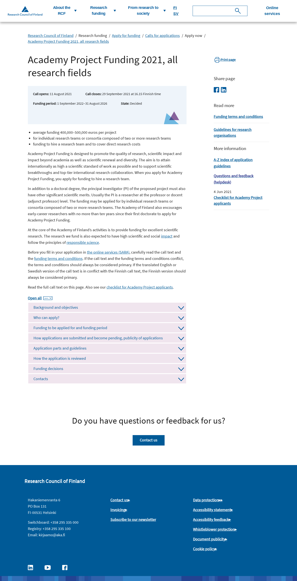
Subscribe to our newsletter (133, 519)
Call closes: (93, 94)
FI (175, 8)
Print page (228, 59)
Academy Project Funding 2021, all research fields (68, 41)
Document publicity (209, 538)
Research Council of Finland (50, 35)
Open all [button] (35, 297)
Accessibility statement (212, 509)
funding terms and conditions (58, 258)
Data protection (206, 499)
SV (176, 14)
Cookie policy (204, 548)
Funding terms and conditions (238, 116)
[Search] (238, 11)
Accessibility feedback (211, 519)
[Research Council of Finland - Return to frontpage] (25, 11)
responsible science (83, 242)
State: (125, 103)
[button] (63, 11)
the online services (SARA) (108, 252)
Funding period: (45, 103)
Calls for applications (162, 35)
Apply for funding (126, 35)
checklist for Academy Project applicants (140, 287)
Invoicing (117, 509)
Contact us (148, 439)
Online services (272, 11)
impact (166, 236)
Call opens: (41, 94)
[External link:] (32, 567)
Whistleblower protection (214, 529)
